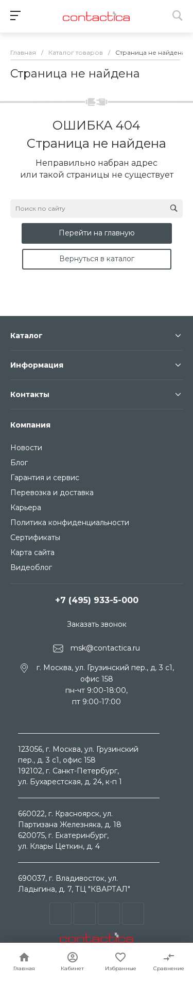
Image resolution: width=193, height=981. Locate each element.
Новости (26, 447)
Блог (19, 462)
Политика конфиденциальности (69, 522)
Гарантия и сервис (44, 477)
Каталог (26, 335)
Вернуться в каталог (96, 258)
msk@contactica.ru (105, 648)
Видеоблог (31, 567)
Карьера (25, 507)
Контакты (29, 394)
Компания (30, 425)
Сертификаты (35, 537)
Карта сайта (32, 552)
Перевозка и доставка (52, 492)
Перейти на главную (97, 233)
